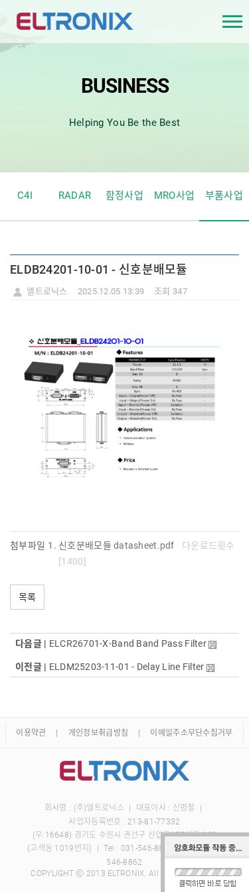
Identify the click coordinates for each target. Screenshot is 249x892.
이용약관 (31, 733)
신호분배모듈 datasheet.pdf (116, 545)
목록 (27, 597)
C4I (25, 195)
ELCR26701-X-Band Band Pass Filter (128, 643)
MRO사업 (174, 195)
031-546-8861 (147, 848)
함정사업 (124, 195)
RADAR (74, 195)
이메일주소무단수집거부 (191, 733)
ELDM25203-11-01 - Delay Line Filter (127, 666)
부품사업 (224, 195)
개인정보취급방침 (98, 733)
